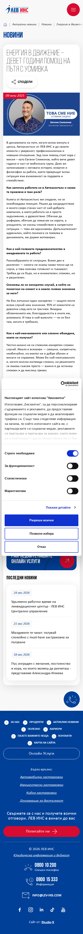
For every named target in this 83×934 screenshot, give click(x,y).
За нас (15, 722)
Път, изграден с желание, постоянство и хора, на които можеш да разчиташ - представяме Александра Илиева (41, 668)
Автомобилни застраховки (41, 777)
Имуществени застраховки (41, 785)
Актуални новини (24, 24)
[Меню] (73, 9)
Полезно (34, 729)
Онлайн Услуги (41, 754)
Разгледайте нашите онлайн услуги (31, 559)
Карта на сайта (44, 742)
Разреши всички (41, 520)
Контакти (65, 735)
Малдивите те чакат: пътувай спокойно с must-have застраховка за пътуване (40, 637)
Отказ (41, 546)
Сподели (21, 83)
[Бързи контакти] (72, 699)
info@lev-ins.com (46, 895)
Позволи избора (42, 533)
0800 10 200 (45, 865)
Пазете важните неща (33, 735)
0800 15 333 (47, 880)
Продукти (36, 722)
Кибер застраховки (41, 793)
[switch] (72, 466)
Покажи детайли (58, 507)
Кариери (56, 729)
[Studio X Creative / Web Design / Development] (48, 922)
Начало (5, 25)
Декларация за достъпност (41, 801)
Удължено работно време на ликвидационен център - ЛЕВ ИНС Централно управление (37, 606)
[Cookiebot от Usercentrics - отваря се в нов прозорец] (60, 383)
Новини (47, 24)
